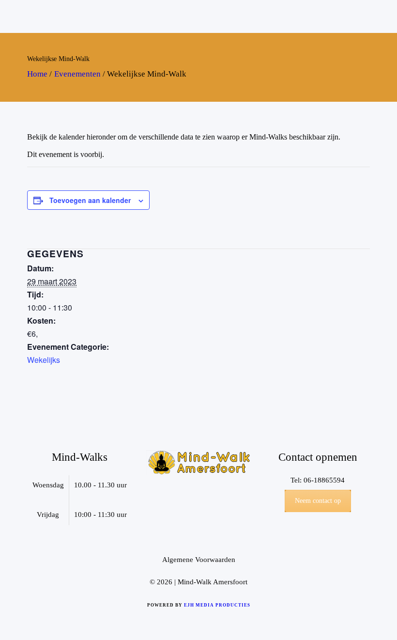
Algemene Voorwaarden (198, 559)
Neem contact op (318, 500)
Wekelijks (43, 359)
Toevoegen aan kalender (90, 200)
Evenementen (77, 73)
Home (37, 73)
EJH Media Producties (217, 605)
